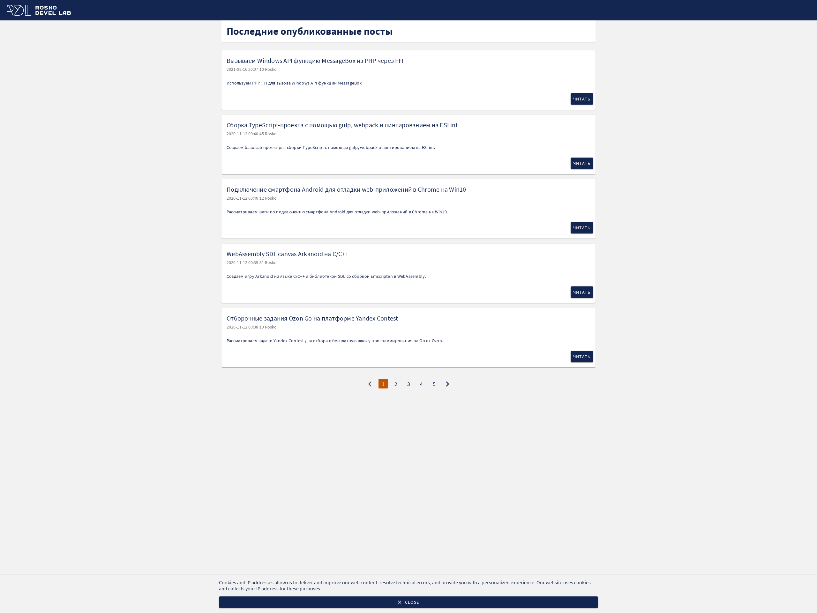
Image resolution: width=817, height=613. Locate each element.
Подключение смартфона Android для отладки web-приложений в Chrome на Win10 (346, 189)
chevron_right (447, 384)
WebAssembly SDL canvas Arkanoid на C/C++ (288, 254)
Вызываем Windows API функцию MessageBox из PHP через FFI (315, 60)
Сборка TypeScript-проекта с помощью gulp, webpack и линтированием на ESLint (342, 125)
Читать (582, 99)
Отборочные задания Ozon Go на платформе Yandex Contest (312, 318)
